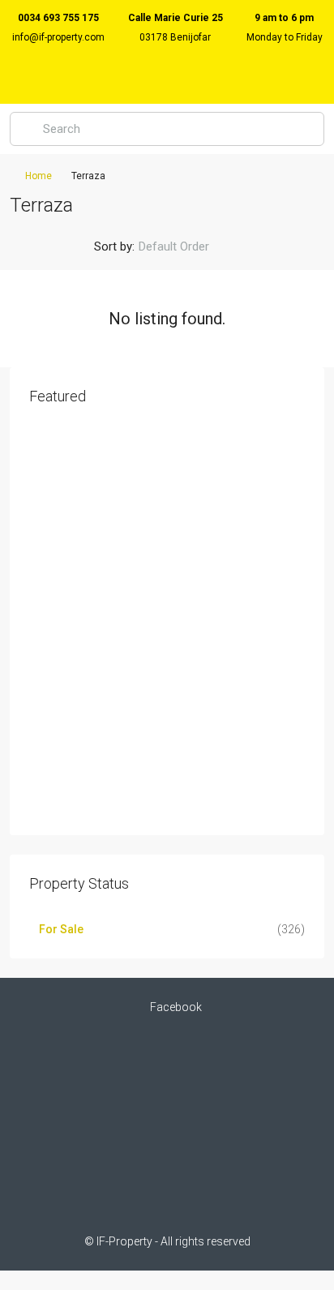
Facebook (175, 1007)
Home (38, 176)
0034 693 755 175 (58, 18)
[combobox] (187, 246)
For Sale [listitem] (61, 929)
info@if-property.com (58, 37)
